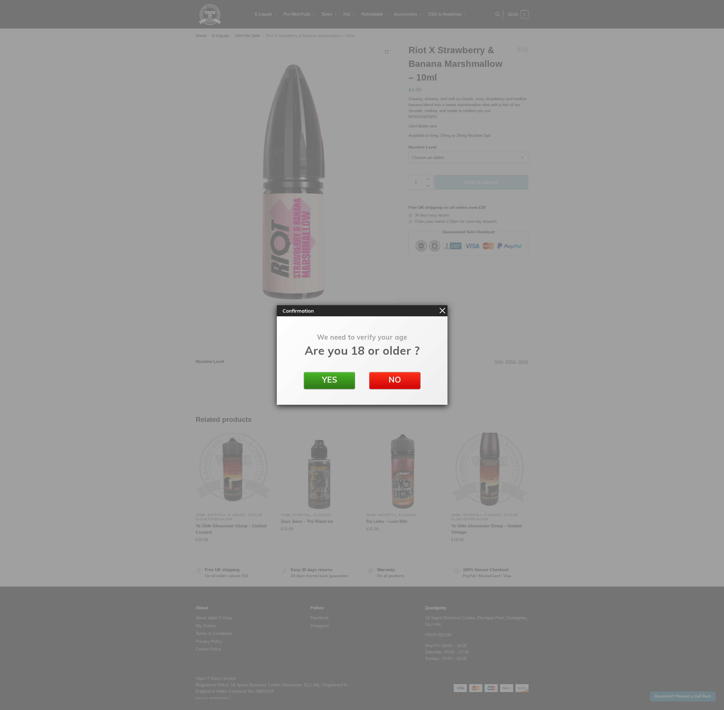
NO (395, 380)
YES (329, 380)
